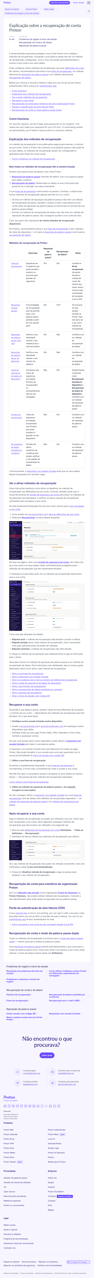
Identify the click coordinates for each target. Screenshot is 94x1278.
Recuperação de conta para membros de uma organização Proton (43, 104)
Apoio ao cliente (12, 9)
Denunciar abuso (29, 1262)
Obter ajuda (49, 9)
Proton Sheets (10, 1162)
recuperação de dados (20, 78)
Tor (5, 1187)
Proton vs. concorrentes (14, 1205)
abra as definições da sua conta (64, 514)
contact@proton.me (31, 1073)
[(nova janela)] (5, 1106)
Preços (51, 1157)
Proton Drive (9, 1139)
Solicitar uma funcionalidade (49, 1265)
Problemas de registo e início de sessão (22, 13)
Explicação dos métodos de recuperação (31, 94)
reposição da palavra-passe (57, 232)
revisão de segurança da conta (44, 495)
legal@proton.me (30, 1084)
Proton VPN (9, 1143)
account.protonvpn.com (52, 726)
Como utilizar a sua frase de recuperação (28, 782)
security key (21, 913)
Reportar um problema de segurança (19, 1265)
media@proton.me (66, 1073)
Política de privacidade (11, 1273)
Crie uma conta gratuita (60, 3)
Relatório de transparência (44, 1273)
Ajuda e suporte (10, 1229)
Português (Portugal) (78, 1262)
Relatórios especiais (12, 1201)
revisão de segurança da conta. (53, 562)
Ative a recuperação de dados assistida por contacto (37, 689)
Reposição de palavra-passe (26, 177)
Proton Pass (9, 1148)
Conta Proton (31, 9)
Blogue (51, 1210)
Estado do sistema (11, 1262)
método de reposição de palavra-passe (28, 801)
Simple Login (53, 1148)
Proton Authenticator (57, 1130)
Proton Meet (53, 1134)
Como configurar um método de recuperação (33, 159)
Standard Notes (54, 1143)
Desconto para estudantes (15, 1196)
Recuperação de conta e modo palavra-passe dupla (36, 110)
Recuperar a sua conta (22, 100)
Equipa (51, 1182)
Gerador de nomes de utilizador (17, 1182)
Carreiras (52, 1196)
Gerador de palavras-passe (15, 1178)
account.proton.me (37, 514)
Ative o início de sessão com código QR (31, 696)
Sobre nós (52, 1178)
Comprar (51, 1201)
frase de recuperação (61, 71)
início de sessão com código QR (48, 755)
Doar (50, 1205)
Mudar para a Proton (56, 1162)
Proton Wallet (9, 1152)
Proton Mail (8, 1130)
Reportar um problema (48, 1262)
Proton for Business (67, 893)
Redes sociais (9, 1225)
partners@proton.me (67, 1084)
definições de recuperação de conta (42, 830)
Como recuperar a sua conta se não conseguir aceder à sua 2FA (42, 924)
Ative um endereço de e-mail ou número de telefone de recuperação (44, 680)
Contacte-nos (9, 1248)
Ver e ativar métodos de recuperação (29, 97)
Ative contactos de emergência (27, 693)
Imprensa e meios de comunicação (19, 1243)
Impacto (51, 1187)
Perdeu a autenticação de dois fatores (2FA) (33, 107)
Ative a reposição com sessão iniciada (30, 677)
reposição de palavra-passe (34, 74)
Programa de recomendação (16, 1239)
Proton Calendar (11, 1134)
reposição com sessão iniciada (41, 471)
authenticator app (48, 86)
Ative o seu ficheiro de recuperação (29, 686)
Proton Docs (9, 1157)
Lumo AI (51, 1139)
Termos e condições (27, 1273)
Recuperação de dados (23, 183)
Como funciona (19, 91)
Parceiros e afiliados (12, 1234)
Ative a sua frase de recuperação (27, 673)
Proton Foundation (56, 1191)
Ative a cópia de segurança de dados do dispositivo (36, 683)
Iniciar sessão (78, 3)
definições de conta (74, 68)
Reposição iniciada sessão (15, 308)
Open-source (9, 1191)
